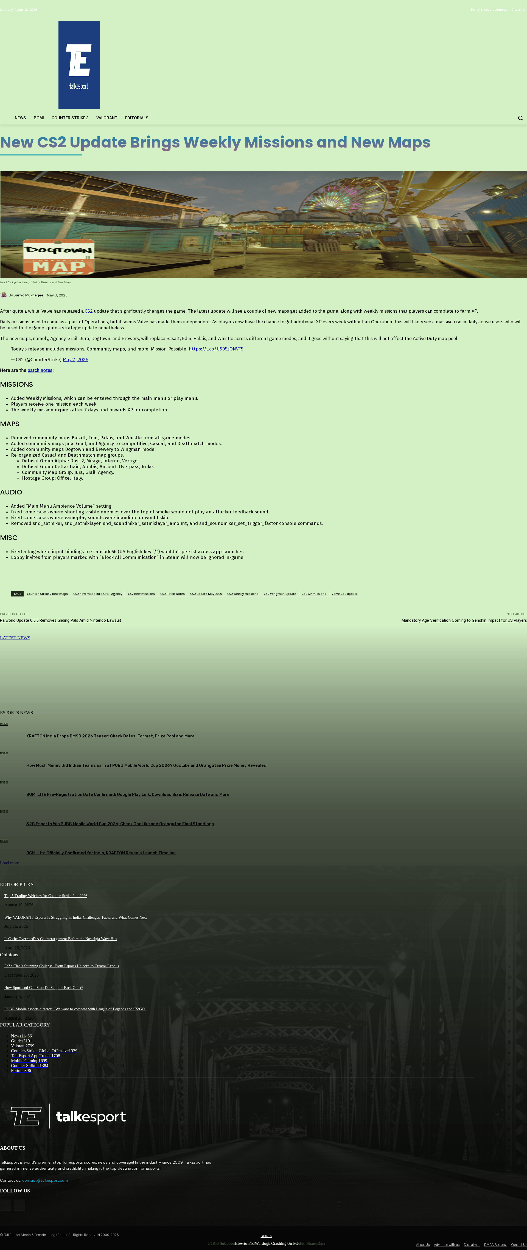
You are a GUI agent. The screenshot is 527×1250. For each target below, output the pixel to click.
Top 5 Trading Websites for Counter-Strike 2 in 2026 (45, 896)
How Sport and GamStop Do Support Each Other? (43, 988)
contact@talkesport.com (45, 1180)
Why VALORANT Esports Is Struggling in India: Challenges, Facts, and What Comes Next (75, 917)
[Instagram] (19, 1205)
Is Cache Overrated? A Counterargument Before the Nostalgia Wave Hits (60, 939)
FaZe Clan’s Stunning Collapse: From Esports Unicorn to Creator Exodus (61, 966)
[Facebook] (5, 1205)
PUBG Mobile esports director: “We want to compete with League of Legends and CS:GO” (75, 1009)
